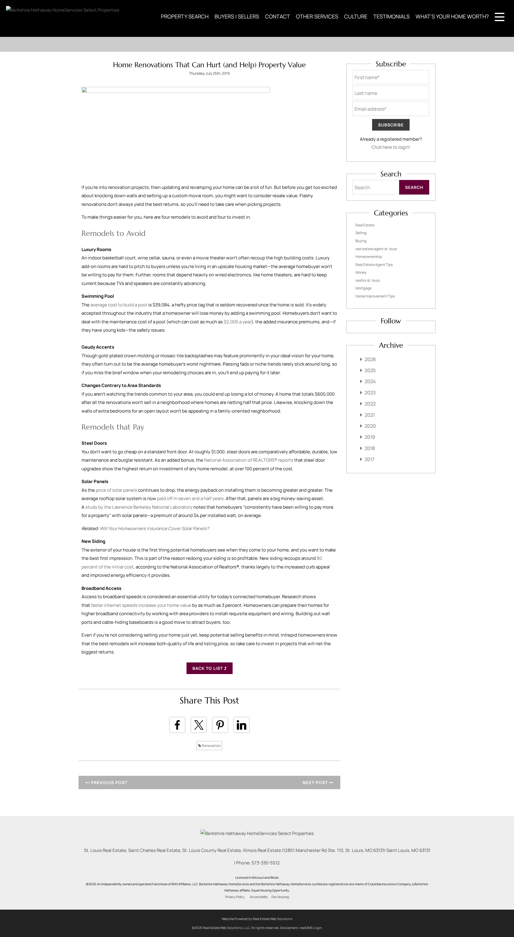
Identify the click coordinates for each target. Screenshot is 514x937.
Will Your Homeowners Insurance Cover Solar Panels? (154, 528)
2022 (370, 403)
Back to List (208, 668)
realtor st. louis (367, 280)
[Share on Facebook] (177, 725)
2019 (370, 437)
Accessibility (259, 897)
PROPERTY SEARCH (185, 16)
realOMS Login (311, 927)
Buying (360, 240)
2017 (369, 459)
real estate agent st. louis (376, 248)
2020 (370, 426)
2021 (370, 415)
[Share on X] (199, 725)
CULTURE (355, 16)
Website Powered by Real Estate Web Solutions (257, 918)
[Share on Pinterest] (220, 725)
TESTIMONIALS (391, 16)
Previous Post (108, 782)
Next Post (316, 782)
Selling (360, 232)
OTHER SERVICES (317, 16)
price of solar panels (116, 490)
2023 (370, 392)
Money (360, 272)
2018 (370, 448)
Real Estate (364, 225)
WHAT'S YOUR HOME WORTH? (452, 16)
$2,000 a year (237, 322)
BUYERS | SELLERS (236, 16)
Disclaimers (289, 927)
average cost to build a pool (118, 305)
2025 (370, 370)
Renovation (211, 745)
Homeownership (368, 256)
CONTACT (277, 16)
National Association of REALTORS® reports (248, 460)
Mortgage (363, 288)
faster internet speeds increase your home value (141, 605)
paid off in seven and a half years (190, 498)
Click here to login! (391, 147)
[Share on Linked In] (242, 725)
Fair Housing (280, 897)
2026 (370, 359)
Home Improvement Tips (375, 296)
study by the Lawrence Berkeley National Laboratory (138, 507)
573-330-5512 (266, 863)
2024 (370, 381)
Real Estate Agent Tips (374, 264)
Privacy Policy (235, 897)
